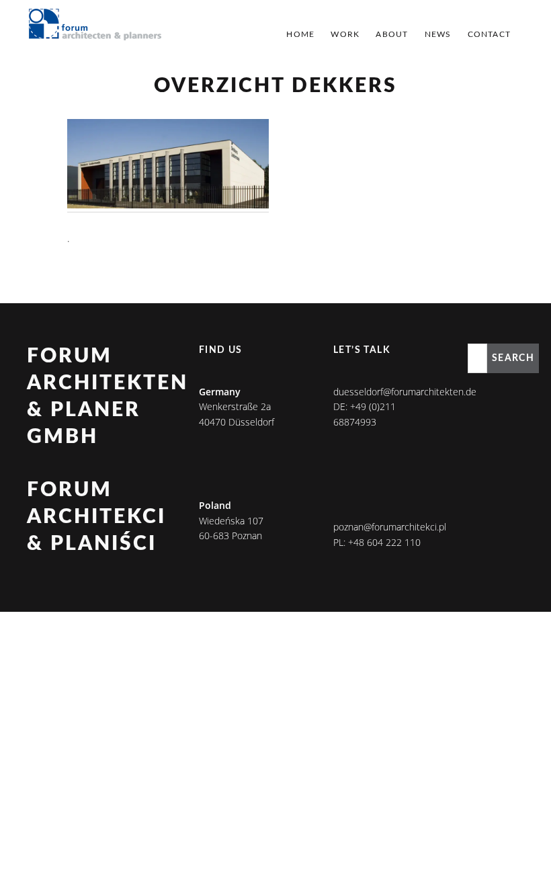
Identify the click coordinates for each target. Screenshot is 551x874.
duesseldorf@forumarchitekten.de (404, 391)
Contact (489, 34)
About (392, 34)
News (438, 34)
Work (345, 34)
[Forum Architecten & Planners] (95, 25)
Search (513, 358)
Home (300, 34)
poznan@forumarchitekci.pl (389, 526)
